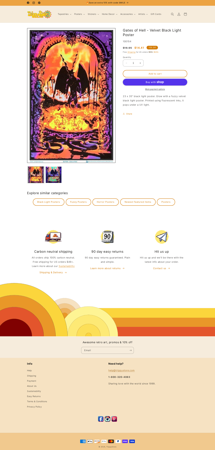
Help (29, 370)
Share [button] (129, 113)
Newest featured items (138, 202)
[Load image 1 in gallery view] (36, 175)
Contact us (159, 268)
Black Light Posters (48, 202)
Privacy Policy (34, 406)
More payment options (155, 89)
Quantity (127, 57)
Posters (166, 202)
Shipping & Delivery (51, 272)
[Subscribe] (130, 350)
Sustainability (67, 266)
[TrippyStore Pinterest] (114, 420)
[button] (64, 14)
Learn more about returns (105, 268)
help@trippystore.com (121, 370)
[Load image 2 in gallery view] (53, 175)
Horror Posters (105, 202)
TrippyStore (111, 447)
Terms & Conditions (37, 401)
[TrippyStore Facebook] (101, 420)
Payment (31, 381)
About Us (32, 386)
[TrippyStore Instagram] (107, 420)
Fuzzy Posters (78, 202)
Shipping (132, 52)
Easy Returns (34, 396)
